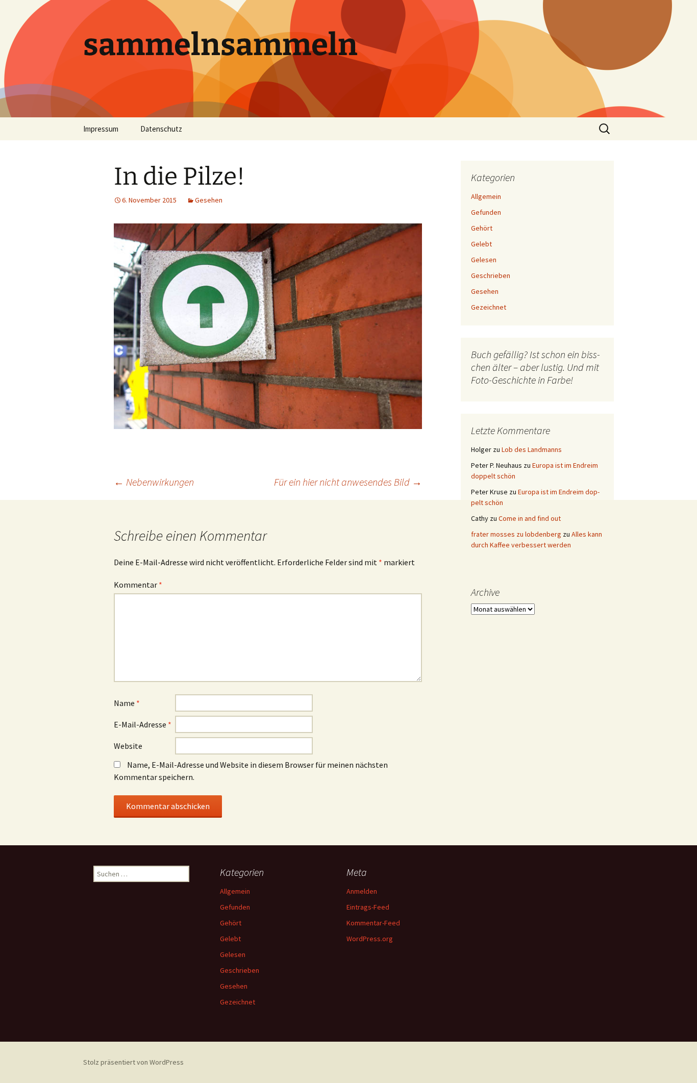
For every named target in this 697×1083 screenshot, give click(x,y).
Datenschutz (161, 129)
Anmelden (361, 891)
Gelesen (483, 259)
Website (128, 746)
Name (127, 703)
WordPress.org (369, 938)
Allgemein (486, 196)
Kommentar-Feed (373, 922)
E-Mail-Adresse (142, 724)
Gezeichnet (488, 307)
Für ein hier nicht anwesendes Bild (348, 481)
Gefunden (486, 212)
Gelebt (481, 243)
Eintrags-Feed (367, 907)
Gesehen (208, 200)
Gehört (481, 228)
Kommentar (138, 585)
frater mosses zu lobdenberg (516, 534)
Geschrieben (490, 275)
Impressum (100, 129)
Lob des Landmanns (532, 449)
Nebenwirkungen (154, 481)
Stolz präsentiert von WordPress (133, 1062)
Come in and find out (530, 518)
